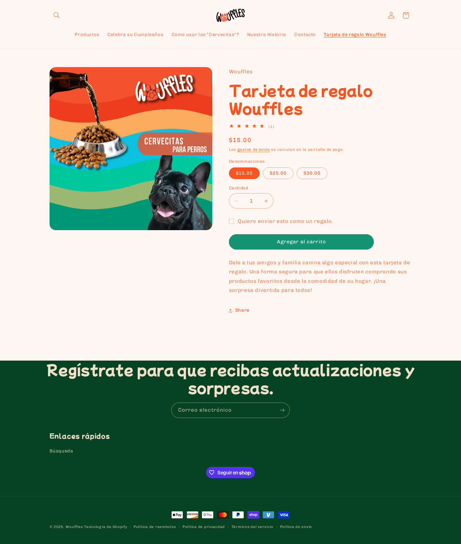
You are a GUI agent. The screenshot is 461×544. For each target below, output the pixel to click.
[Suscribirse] (282, 410)
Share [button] (242, 310)
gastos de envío (253, 149)
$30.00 (312, 173)
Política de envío (296, 527)
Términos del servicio (252, 527)
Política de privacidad (204, 527)
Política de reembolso (155, 527)
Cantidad (238, 188)
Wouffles (74, 527)
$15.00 (244, 173)
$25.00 (278, 173)
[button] (57, 15)
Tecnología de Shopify (105, 527)
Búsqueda (61, 451)
